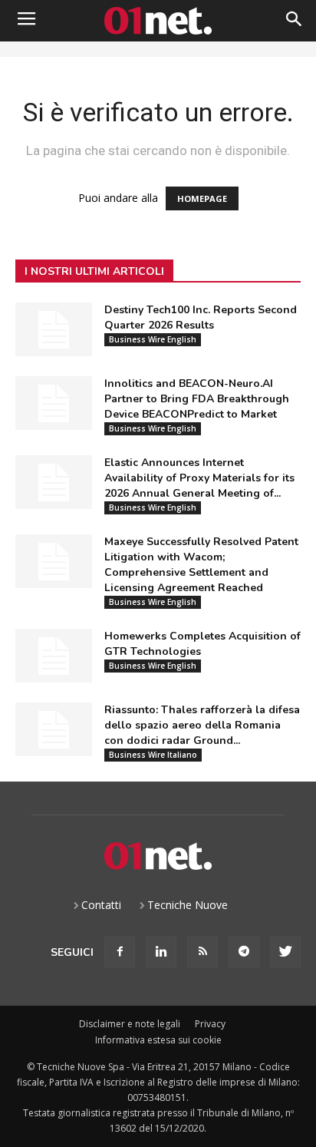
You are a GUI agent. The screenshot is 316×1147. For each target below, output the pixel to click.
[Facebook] (119, 952)
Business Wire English (152, 339)
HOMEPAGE (202, 198)
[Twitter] (285, 952)
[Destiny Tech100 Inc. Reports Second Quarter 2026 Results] (53, 329)
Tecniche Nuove (187, 904)
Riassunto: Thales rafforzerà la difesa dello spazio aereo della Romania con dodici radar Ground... (202, 725)
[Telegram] (244, 952)
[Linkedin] (161, 952)
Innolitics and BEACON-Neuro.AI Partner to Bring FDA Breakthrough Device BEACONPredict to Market (196, 398)
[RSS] (202, 952)
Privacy (210, 1023)
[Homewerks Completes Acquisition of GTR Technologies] (53, 656)
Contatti (101, 904)
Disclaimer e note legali (129, 1023)
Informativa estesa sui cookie (158, 1039)
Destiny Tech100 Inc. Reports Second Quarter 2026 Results (200, 317)
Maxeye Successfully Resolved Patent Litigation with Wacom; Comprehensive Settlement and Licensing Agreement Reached (201, 564)
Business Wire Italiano (153, 754)
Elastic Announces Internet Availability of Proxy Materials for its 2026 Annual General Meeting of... (199, 478)
